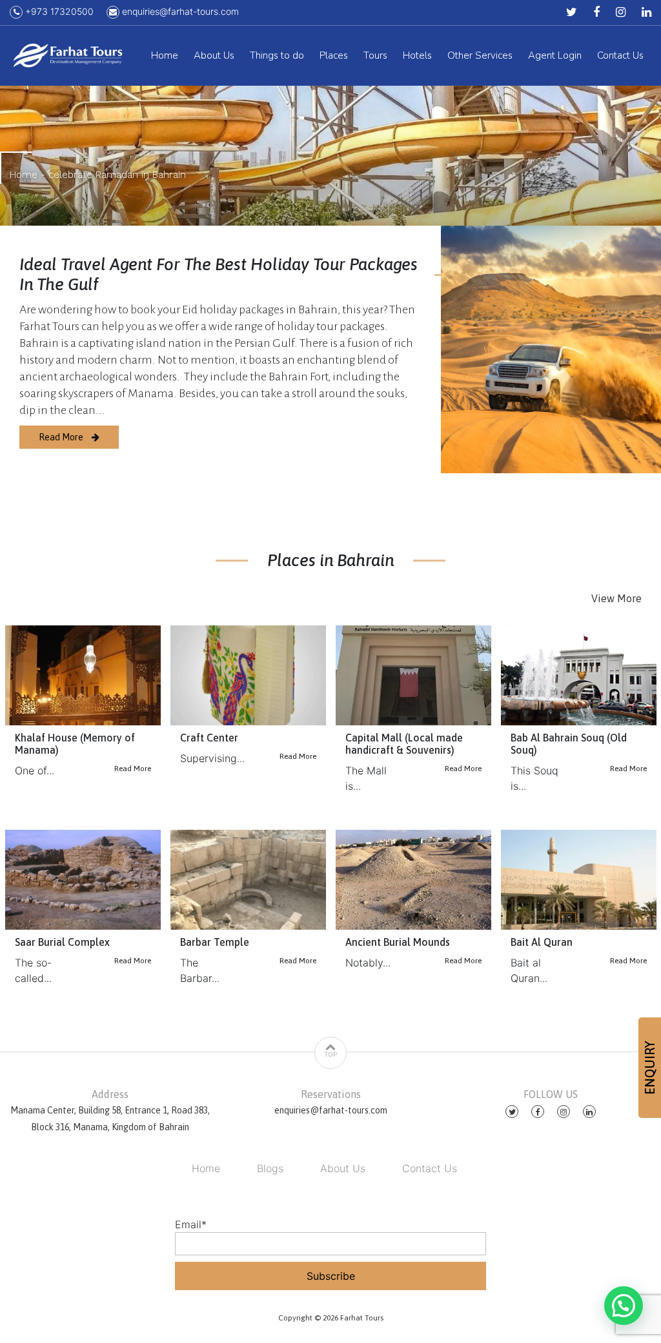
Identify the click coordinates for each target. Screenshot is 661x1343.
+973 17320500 (58, 11)
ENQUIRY (649, 1068)
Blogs (270, 1168)
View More (616, 598)
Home (164, 55)
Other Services (480, 55)
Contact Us (620, 55)
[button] (623, 1305)
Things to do (277, 55)
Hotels (417, 55)
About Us (214, 55)
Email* (191, 1224)
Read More (62, 437)
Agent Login (555, 55)
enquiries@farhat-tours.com (179, 11)
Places (334, 55)
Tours (375, 55)
